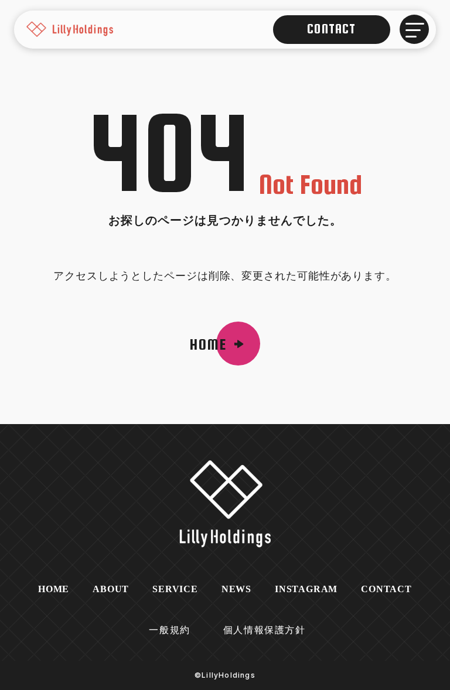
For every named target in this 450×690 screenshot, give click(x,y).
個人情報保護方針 (264, 630)
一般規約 (169, 630)
